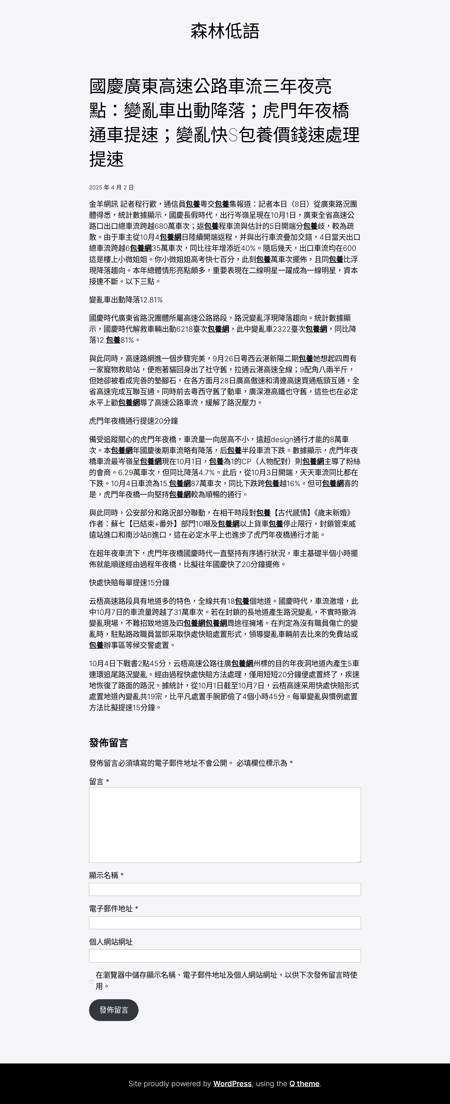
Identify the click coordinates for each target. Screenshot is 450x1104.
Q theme (304, 1083)
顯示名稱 (106, 875)
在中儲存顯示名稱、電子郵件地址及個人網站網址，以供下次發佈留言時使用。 (226, 981)
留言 (99, 781)
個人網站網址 (111, 942)
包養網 (170, 237)
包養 (193, 204)
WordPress (232, 1083)
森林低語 (225, 30)
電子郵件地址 (114, 908)
